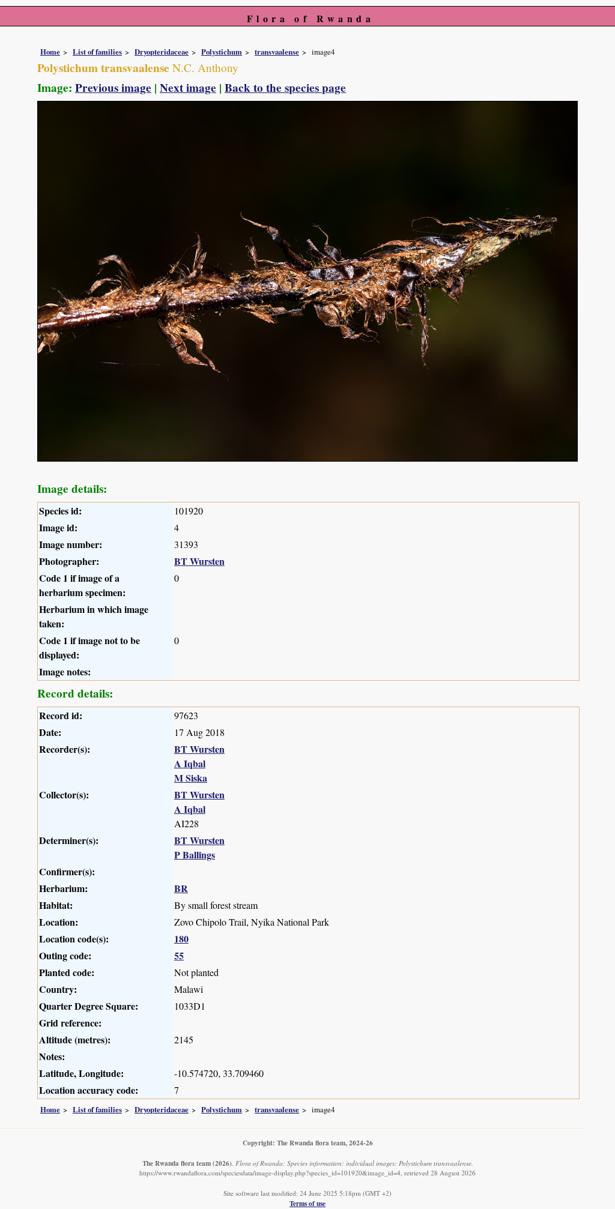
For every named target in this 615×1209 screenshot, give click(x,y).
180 (181, 938)
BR (181, 888)
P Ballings (194, 854)
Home (50, 51)
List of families (97, 51)
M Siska (190, 778)
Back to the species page (285, 87)
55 (179, 955)
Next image (188, 87)
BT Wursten (199, 561)
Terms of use (307, 1203)
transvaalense (277, 51)
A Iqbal (189, 763)
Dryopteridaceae (162, 51)
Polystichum (221, 51)
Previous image (113, 87)
